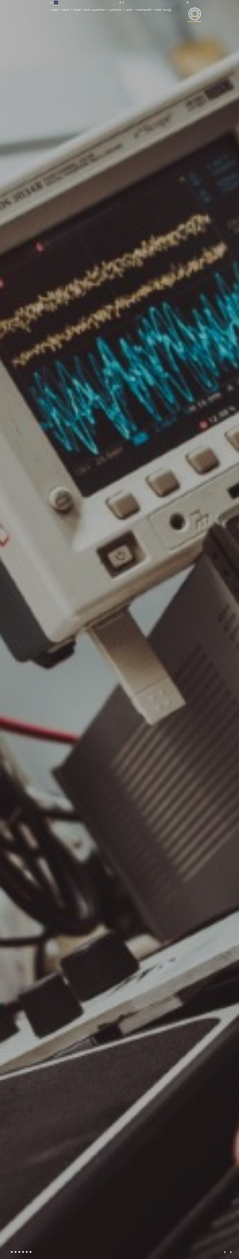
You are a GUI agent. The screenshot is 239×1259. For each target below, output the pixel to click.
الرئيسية (167, 9)
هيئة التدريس (98, 9)
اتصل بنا (54, 9)
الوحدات (77, 9)
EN (51, 2)
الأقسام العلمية (144, 9)
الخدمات (86, 9)
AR (56, 2)
